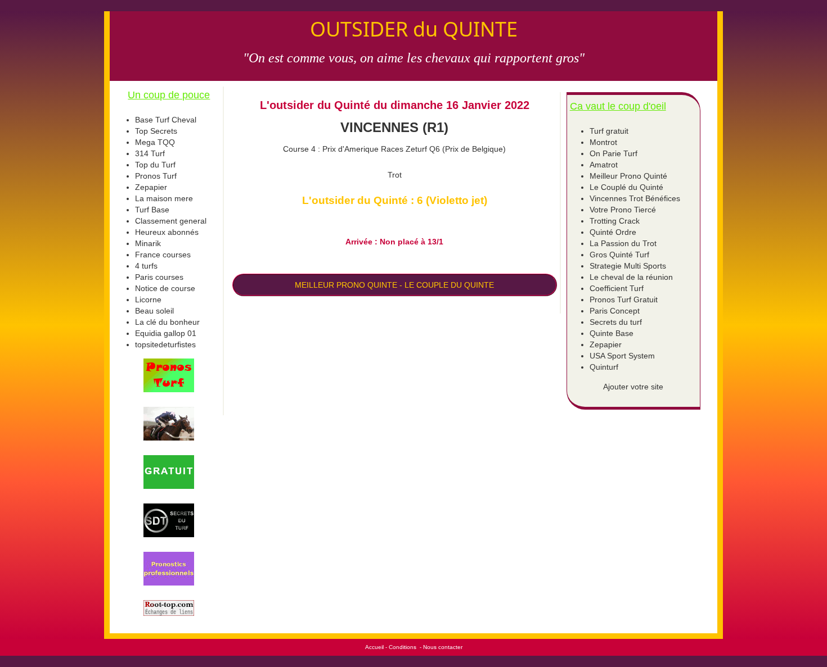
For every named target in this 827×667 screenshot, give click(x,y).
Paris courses (159, 277)
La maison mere (164, 198)
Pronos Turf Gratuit (624, 299)
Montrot (603, 142)
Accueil (374, 647)
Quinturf (604, 366)
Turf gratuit (609, 130)
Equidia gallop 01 (165, 333)
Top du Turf (155, 164)
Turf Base (152, 209)
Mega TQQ (155, 142)
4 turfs (146, 265)
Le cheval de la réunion (631, 277)
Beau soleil (154, 310)
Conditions (402, 647)
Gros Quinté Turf (619, 254)
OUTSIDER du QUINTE (414, 29)
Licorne (148, 299)
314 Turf (150, 153)
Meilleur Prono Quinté (628, 175)
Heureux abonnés (167, 232)
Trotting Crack (615, 220)
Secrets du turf (616, 321)
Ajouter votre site (633, 386)
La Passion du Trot (623, 243)
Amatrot (604, 164)
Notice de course (165, 288)
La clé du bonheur (167, 321)
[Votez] (169, 375)
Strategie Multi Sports (628, 265)
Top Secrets (156, 130)
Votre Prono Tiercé (623, 209)
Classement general (170, 220)
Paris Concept (615, 310)
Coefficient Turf (617, 288)
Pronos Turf (156, 175)
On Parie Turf (613, 153)
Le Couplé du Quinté (626, 187)
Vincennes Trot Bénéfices (635, 198)
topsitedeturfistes (165, 344)
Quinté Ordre (613, 232)
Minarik (148, 243)
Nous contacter (442, 647)
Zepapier (151, 187)
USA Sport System (622, 355)
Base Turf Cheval (165, 119)
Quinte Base (611, 333)
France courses (163, 254)
